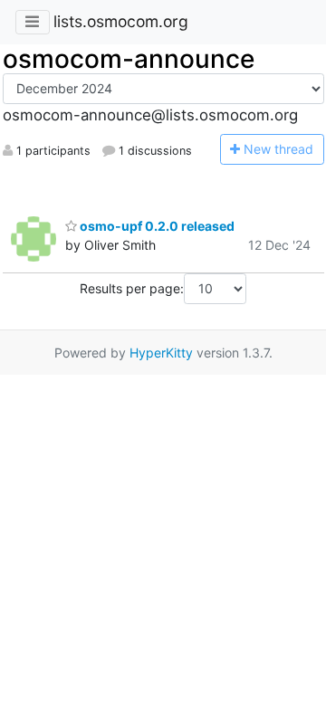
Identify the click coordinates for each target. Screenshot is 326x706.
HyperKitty (161, 352)
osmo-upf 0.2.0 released (156, 226)
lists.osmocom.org (120, 21)
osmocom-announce (128, 58)
